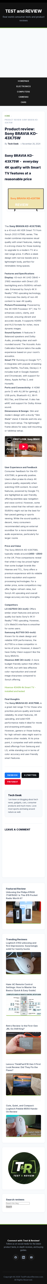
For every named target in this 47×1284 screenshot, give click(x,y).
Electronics (23, 86)
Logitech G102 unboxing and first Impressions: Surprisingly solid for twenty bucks (22, 946)
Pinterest (12, 782)
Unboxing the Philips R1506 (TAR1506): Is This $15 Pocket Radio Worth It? (22, 895)
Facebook (12, 775)
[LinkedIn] (24, 1257)
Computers (23, 92)
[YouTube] (31, 1257)
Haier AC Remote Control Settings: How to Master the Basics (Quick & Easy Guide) (21, 987)
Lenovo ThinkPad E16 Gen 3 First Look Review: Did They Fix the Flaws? (23, 1067)
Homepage (23, 81)
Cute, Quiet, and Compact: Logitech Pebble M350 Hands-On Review (22, 1108)
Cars (23, 102)
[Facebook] (16, 1257)
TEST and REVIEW (23, 11)
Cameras (24, 97)
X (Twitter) (30, 775)
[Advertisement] (23, 52)
